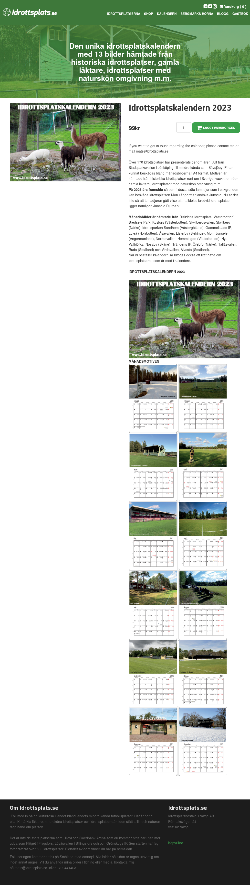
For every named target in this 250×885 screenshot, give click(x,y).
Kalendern (167, 13)
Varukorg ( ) (234, 6)
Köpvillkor (175, 842)
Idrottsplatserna (123, 13)
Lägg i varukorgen (218, 127)
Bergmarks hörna (196, 13)
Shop (148, 13)
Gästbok (240, 13)
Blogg (223, 13)
